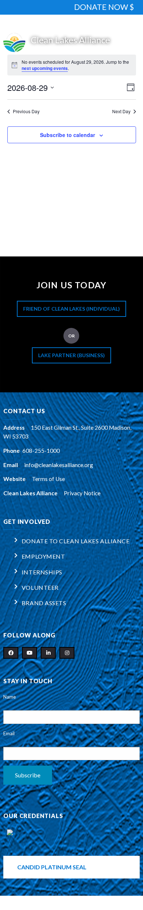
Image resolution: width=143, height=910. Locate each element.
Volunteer (40, 587)
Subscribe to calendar (67, 134)
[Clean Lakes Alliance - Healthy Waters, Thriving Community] (71, 41)
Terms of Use (48, 479)
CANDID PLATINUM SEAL (52, 866)
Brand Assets (44, 602)
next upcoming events (45, 68)
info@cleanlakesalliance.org (58, 465)
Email (9, 733)
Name (9, 697)
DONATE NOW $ (104, 6)
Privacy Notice (82, 493)
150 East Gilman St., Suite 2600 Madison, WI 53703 (67, 432)
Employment (43, 556)
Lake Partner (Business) (71, 355)
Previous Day (26, 111)
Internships (42, 572)
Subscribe (27, 775)
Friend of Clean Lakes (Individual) (71, 309)
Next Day (121, 111)
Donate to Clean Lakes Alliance (76, 540)
